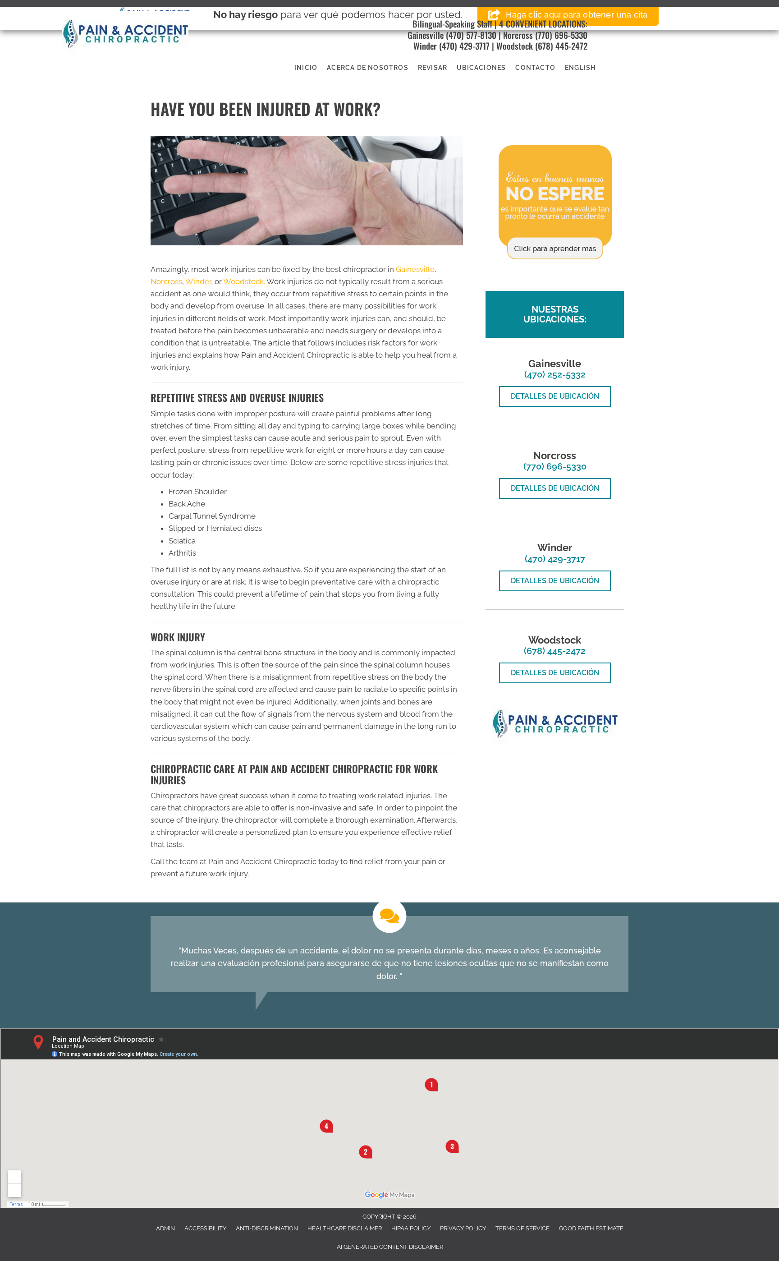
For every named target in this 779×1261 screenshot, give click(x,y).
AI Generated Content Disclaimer (390, 1246)
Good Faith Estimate (591, 1228)
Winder (425, 45)
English (580, 67)
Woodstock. (244, 281)
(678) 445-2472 (561, 45)
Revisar (432, 67)
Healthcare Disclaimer (344, 1228)
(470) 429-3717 (464, 45)
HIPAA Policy (411, 1228)
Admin (165, 1228)
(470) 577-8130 (470, 34)
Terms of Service (522, 1228)
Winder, (199, 281)
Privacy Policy (463, 1228)
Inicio (305, 67)
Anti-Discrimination (267, 1228)
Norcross (518, 34)
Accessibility (205, 1228)
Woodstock (514, 45)
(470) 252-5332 (555, 374)
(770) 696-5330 (561, 34)
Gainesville (426, 34)
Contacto (535, 67)
